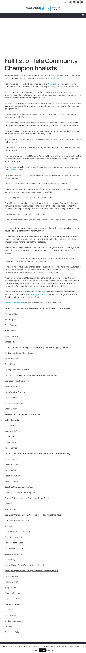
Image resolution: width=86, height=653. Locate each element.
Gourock (13, 169)
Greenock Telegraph (14, 302)
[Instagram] (70, 2)
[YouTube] (78, 2)
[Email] (82, 2)
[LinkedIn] (74, 2)
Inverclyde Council (38, 294)
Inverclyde (54, 78)
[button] (83, 15)
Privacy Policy (65, 647)
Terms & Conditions (48, 647)
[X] (65, 2)
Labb (50, 649)
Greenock (51, 84)
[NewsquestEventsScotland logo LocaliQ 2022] (43, 8)
